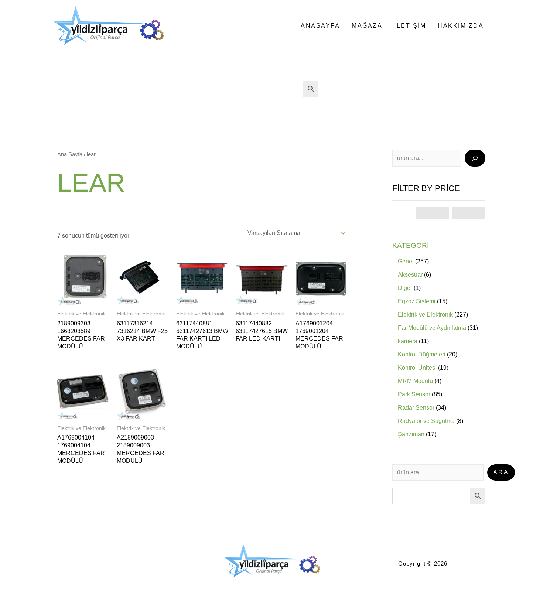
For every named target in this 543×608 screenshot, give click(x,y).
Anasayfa (320, 26)
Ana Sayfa (69, 154)
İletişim (410, 26)
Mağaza (367, 26)
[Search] (475, 158)
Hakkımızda (461, 26)
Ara (501, 472)
